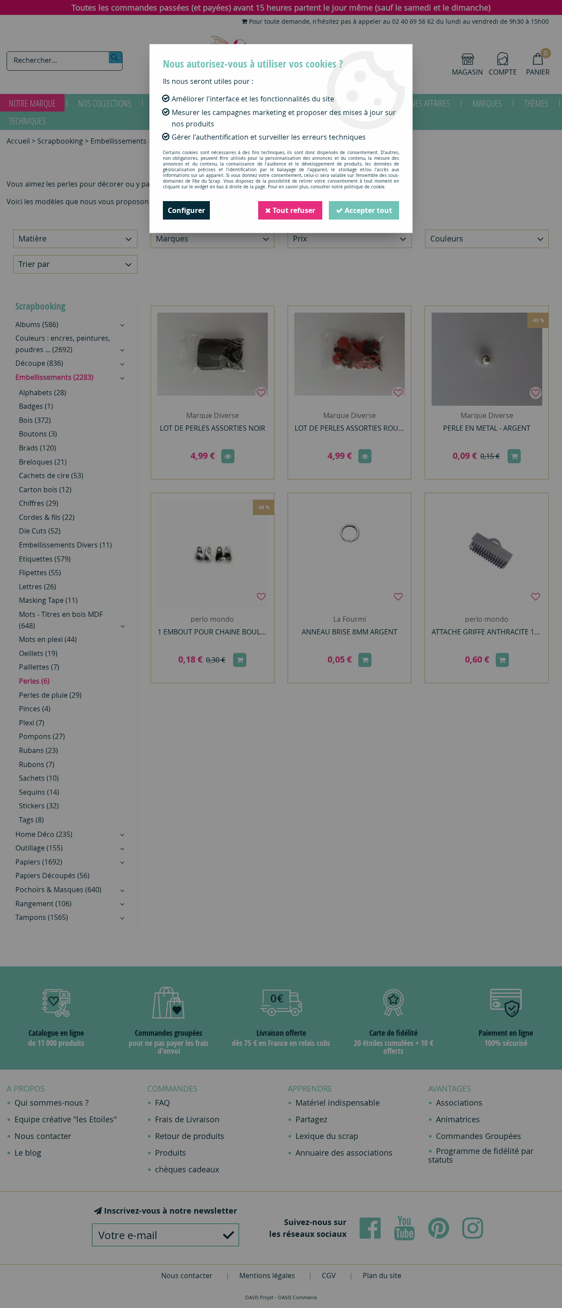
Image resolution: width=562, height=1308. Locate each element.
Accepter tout (367, 210)
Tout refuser (293, 210)
